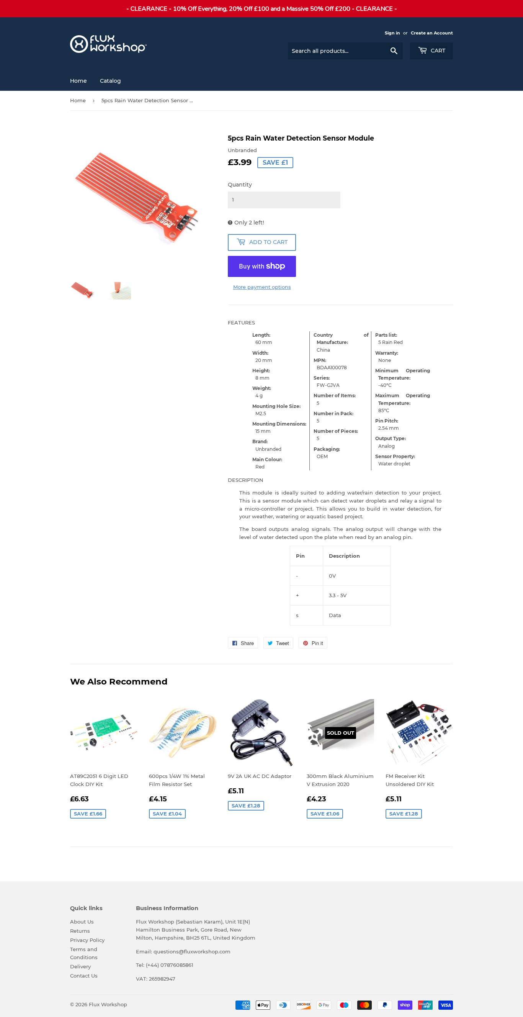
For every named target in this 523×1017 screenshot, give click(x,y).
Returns (80, 931)
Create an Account (432, 33)
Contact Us (84, 976)
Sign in (392, 33)
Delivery (80, 966)
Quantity (240, 184)
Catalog (110, 80)
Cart (437, 50)
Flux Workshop (108, 1004)
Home (78, 80)
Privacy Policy (87, 940)
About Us (82, 922)
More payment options (262, 287)
